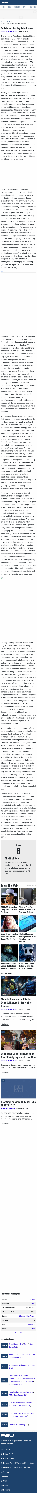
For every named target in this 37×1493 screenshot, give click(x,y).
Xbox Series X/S (16, 1358)
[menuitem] (3, 7)
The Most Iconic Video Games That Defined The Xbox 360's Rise (9, 966)
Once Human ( (14, 1344)
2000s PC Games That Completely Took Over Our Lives (9, 909)
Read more (5, 1024)
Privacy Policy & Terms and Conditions (18, 1463)
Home (3, 7)
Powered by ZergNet (30, 885)
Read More (19, 1333)
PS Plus (17, 7)
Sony (33, 1303)
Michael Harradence (9, 32)
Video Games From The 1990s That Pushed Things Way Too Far (9, 936)
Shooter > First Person (27, 1316)
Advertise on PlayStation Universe (16, 1467)
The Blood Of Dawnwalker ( (19, 1392)
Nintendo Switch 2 (17, 1382)
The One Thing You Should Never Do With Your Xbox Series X (27, 909)
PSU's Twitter (8, 1458)
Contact (6, 1472)
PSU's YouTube (9, 1454)
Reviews (6, 1490)
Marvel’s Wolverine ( (17, 1425)
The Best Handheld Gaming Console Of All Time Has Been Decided (27, 938)
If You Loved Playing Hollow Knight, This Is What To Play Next (27, 966)
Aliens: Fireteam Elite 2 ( (18, 1355)
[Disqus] (18, 1207)
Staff (5, 1481)
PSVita (32, 1299)
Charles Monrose (8, 1109)
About (5, 1476)
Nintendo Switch (28, 1379)
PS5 (9, 7)
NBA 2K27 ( (13, 1403)
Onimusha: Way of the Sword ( (21, 1413)
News (24, 7)
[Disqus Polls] (18, 1155)
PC (21, 1344)
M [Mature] (31, 1324)
